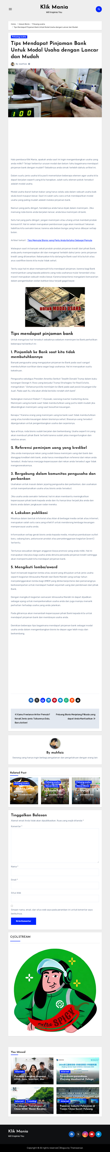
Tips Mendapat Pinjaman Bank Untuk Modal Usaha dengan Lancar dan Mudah (54, 50)
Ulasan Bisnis (51, 786)
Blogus (63, 1148)
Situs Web (16, 893)
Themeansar (76, 1148)
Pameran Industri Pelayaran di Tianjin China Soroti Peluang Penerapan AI (77, 1109)
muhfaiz (23, 64)
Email (14, 879)
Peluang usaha (19, 37)
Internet (19, 1072)
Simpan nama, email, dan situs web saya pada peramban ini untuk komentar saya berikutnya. (52, 911)
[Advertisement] (55, 138)
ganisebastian (25, 795)
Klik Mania (54, 7)
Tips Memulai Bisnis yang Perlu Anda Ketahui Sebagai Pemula (59, 240)
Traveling (31, 1101)
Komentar (16, 826)
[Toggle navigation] (10, 9)
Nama (14, 866)
